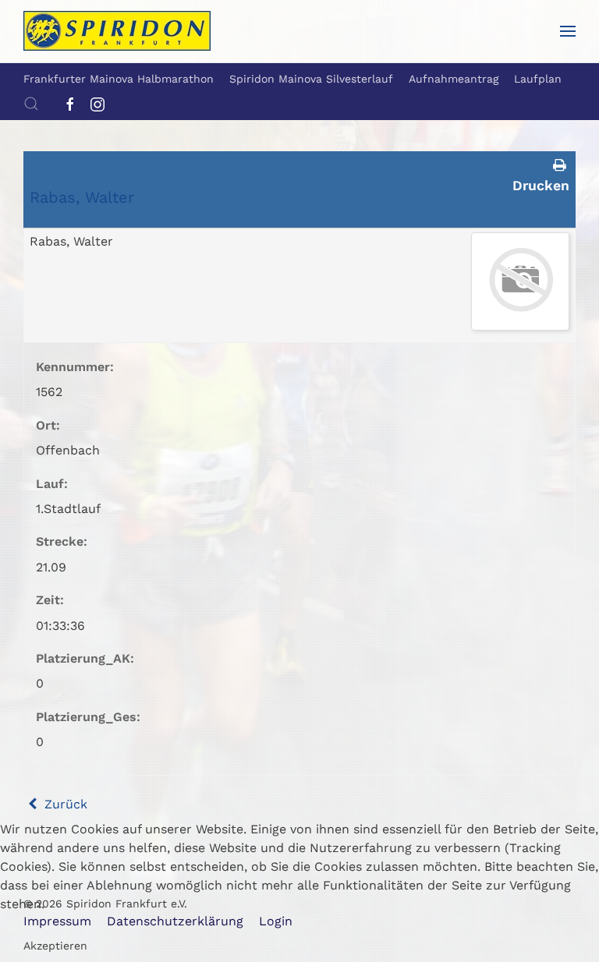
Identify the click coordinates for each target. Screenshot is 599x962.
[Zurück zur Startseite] (117, 31)
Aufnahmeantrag (453, 79)
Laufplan (538, 79)
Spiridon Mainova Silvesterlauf (311, 79)
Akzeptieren (55, 945)
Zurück (64, 804)
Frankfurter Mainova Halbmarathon (118, 79)
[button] (568, 31)
